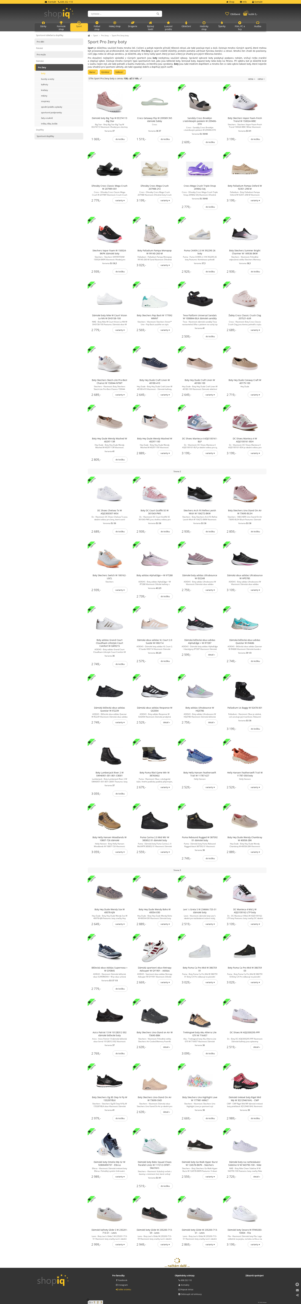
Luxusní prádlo (168, 28)
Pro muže (41, 54)
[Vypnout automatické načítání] (88, 1300)
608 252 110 (186, 1280)
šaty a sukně (47, 118)
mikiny (44, 95)
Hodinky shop (204, 28)
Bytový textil (150, 28)
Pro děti (40, 41)
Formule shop (61, 28)
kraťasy (44, 90)
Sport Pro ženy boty (120, 35)
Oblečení (186, 26)
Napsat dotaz (187, 1289)
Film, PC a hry (240, 28)
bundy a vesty (47, 79)
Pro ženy (105, 35)
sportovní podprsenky (51, 112)
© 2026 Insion (262, 1302)
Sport (95, 35)
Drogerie (132, 26)
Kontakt (52, 1)
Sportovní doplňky (45, 136)
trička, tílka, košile (49, 123)
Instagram (123, 1284)
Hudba (257, 26)
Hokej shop (115, 26)
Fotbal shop (97, 28)
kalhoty (44, 84)
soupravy (45, 101)
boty (43, 73)
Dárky (43, 26)
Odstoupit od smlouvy (191, 1294)
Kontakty (185, 1284)
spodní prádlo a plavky (51, 106)
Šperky (221, 26)
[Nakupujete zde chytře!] (89, 35)
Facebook (122, 1280)
